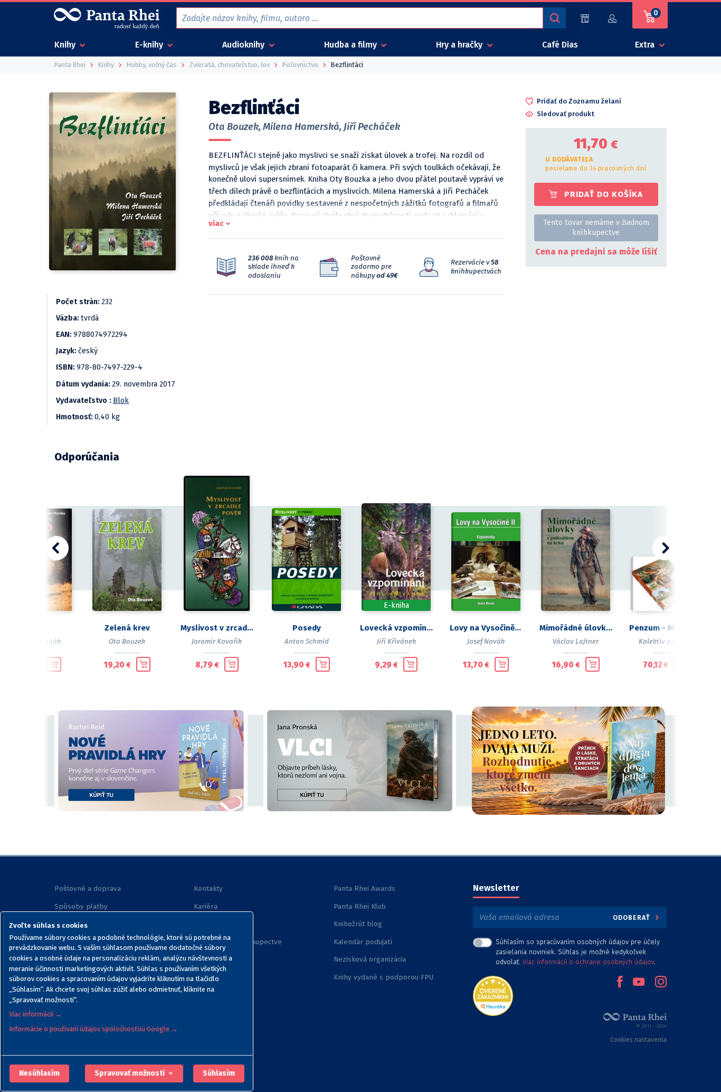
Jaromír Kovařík (217, 641)
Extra (646, 45)
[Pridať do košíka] (54, 664)
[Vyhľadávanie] (554, 18)
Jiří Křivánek (396, 641)
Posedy (306, 628)
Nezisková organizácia (370, 959)
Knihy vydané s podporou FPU (383, 977)
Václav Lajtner (576, 641)
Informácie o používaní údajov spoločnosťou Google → (93, 1029)
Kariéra (205, 906)
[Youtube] (638, 983)
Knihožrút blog (358, 923)
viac (216, 223)
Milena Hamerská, (302, 127)
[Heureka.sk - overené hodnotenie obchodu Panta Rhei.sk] (493, 995)
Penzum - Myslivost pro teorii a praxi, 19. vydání (665, 628)
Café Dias (560, 45)
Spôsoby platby (81, 906)
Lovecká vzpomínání (396, 628)
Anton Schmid (306, 641)
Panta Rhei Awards (364, 888)
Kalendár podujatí (363, 941)
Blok (121, 400)
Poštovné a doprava (87, 888)
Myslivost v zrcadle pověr (217, 628)
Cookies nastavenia (638, 1039)
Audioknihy (244, 45)
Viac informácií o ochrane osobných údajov (588, 962)
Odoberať (632, 917)
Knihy (66, 45)
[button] (39, 1073)
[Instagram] (661, 983)
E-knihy (150, 45)
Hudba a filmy (351, 45)
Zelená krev (127, 628)
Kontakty (208, 888)
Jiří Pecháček (372, 127)
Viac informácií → (35, 1014)
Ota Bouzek (127, 641)
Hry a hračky (460, 45)
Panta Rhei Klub (360, 906)
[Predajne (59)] (584, 18)
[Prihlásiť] (612, 18)
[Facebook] (619, 983)
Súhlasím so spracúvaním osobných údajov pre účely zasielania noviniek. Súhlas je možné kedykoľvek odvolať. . (578, 952)
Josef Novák (486, 641)
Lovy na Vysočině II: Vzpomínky (486, 628)
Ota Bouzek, (234, 127)
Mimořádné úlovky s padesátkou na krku (575, 628)
